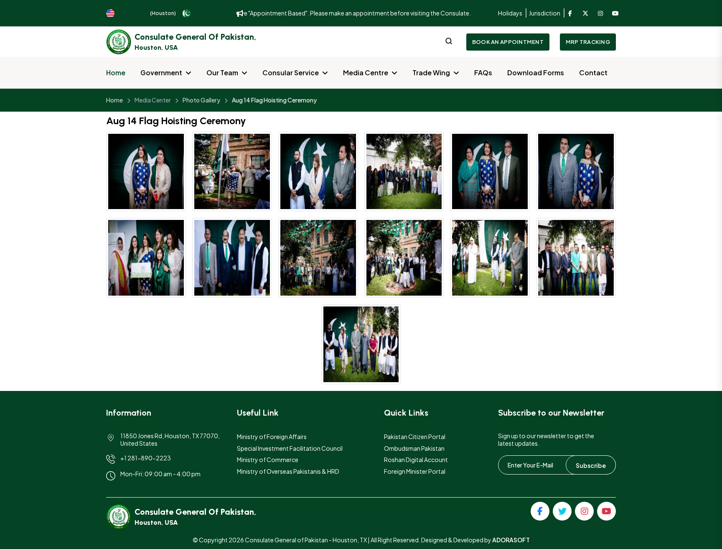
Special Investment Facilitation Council (290, 448)
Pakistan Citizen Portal (414, 436)
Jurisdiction (544, 13)
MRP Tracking (588, 41)
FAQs (483, 72)
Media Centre (365, 72)
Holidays (510, 13)
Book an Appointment (508, 41)
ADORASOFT (511, 540)
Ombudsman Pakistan (414, 448)
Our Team (222, 72)
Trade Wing (431, 72)
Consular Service (290, 72)
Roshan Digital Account (416, 459)
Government (161, 72)
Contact (593, 72)
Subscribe (591, 465)
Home (115, 72)
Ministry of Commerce (267, 459)
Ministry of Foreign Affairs (272, 436)
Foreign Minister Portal (414, 471)
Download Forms (535, 72)
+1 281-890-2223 (145, 458)
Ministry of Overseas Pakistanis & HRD (288, 471)
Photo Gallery (201, 100)
